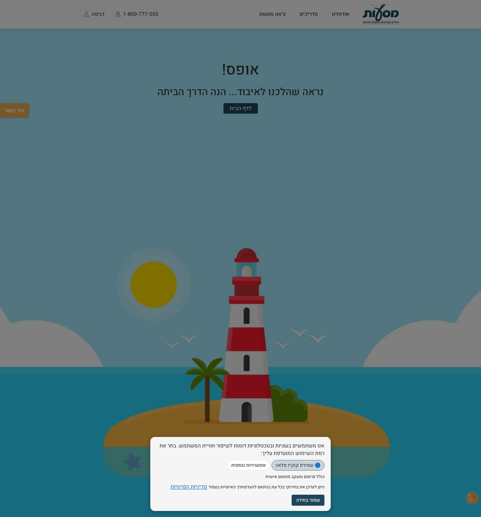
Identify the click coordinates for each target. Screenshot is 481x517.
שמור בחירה (308, 500)
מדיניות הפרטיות (189, 487)
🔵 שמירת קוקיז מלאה (298, 465)
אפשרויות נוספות (248, 465)
